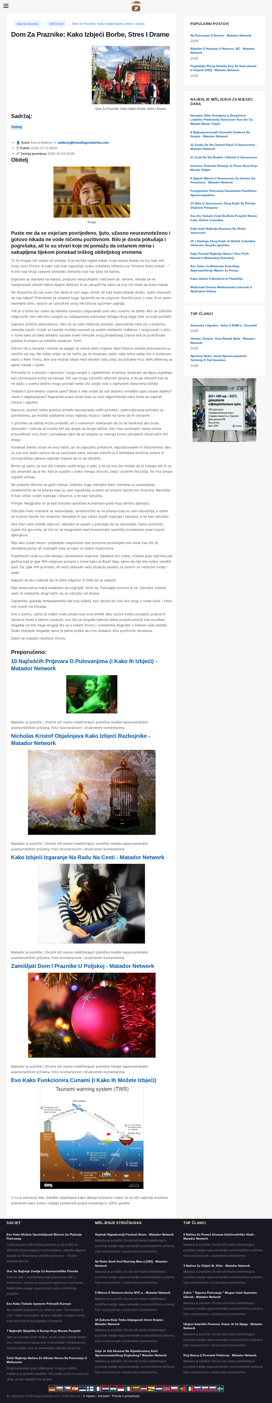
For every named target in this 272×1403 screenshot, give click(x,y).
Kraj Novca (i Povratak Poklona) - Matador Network (220, 1355)
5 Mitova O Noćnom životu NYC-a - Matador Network (132, 1292)
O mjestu (89, 1396)
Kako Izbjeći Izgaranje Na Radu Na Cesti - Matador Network (87, 857)
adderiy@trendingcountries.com (83, 143)
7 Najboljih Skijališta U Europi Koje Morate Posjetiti (44, 1331)
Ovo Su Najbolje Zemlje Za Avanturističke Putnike (42, 1271)
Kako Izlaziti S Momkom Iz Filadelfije (216, 278)
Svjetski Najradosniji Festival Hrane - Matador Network (134, 1234)
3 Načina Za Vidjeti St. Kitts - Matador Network (216, 1265)
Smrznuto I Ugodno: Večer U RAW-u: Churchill (223, 325)
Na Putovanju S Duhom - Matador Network (220, 35)
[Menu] (6, 6)
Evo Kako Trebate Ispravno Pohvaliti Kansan (39, 1303)
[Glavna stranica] (136, 6)
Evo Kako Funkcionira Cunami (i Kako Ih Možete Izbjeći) (83, 1080)
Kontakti (103, 1396)
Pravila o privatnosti (125, 1396)
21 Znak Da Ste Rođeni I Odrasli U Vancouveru (223, 157)
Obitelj (16, 127)
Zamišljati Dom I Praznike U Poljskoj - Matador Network (82, 966)
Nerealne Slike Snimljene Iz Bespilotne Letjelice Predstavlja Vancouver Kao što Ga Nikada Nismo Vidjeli (221, 119)
